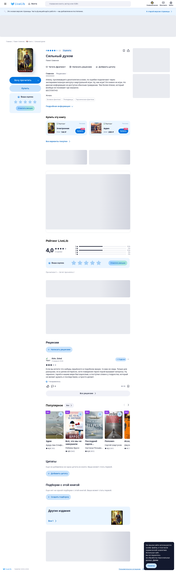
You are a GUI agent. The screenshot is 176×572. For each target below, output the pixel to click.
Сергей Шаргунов (113, 445)
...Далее (155, 560)
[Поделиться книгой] (128, 50)
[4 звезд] (30, 102)
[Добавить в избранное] (124, 50)
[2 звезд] (20, 102)
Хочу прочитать (22, 80)
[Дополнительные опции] (38, 80)
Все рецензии (86, 393)
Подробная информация (58, 106)
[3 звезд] (25, 102)
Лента (34, 4)
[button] (25, 60)
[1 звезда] (16, 102)
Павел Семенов (52, 60)
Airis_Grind (57, 359)
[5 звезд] (35, 102)
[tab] (50, 74)
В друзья (122, 359)
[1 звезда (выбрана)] (48, 50)
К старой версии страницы (158, 11)
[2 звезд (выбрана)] (50, 50)
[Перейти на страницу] (88, 373)
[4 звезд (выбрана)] (55, 50)
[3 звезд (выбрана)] (53, 50)
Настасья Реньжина (94, 448)
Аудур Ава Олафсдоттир (57, 445)
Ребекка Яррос (72, 448)
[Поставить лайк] (48, 386)
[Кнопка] (124, 405)
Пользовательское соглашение (130, 569)
